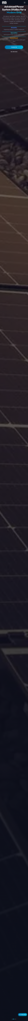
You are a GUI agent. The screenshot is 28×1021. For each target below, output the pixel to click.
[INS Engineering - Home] (4, 2)
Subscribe (23, 1014)
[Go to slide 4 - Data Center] (15, 1019)
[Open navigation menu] (24, 2)
